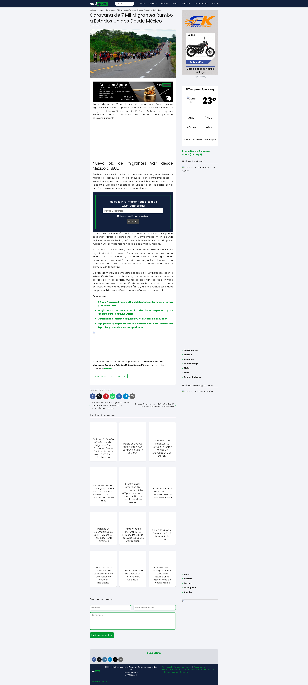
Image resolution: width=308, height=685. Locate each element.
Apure (151, 3)
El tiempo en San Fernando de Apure (200, 139)
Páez (186, 372)
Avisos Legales (201, 3)
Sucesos (186, 3)
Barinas (188, 583)
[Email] (132, 396)
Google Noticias (171, 672)
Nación (164, 3)
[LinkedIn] (119, 396)
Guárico (188, 578)
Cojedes (188, 592)
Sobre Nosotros (207, 669)
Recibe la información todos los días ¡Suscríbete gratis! (133, 204)
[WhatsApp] (112, 396)
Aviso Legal (167, 667)
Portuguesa (190, 587)
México (112, 376)
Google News (154, 652)
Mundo (175, 3)
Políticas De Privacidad (189, 669)
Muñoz (187, 368)
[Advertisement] (133, 139)
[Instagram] (104, 659)
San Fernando (191, 350)
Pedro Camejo (191, 363)
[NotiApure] (133, 101)
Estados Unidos (100, 376)
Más (214, 3)
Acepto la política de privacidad (134, 216)
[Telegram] (126, 396)
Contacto (184, 672)
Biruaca (188, 354)
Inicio (142, 3)
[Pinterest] (106, 396)
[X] (99, 396)
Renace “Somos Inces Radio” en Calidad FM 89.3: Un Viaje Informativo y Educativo (154, 405)
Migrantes (122, 376)
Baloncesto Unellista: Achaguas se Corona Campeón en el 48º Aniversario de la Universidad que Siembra (110, 405)
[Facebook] (93, 396)
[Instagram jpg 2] (133, 333)
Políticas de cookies (182, 667)
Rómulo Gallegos (192, 377)
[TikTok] (115, 659)
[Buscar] (131, 3)
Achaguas (189, 359)
